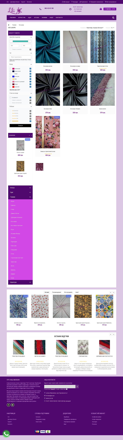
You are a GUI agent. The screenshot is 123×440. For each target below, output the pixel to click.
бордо (16, 84)
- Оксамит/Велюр (15, 233)
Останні (47, 292)
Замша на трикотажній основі (47, 151)
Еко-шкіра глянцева (75, 108)
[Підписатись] (77, 386)
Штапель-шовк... (18, 323)
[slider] (11, 41)
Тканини (13, 17)
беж (15, 79)
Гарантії (23, 2)
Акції (51, 17)
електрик (16, 76)
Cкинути (20, 125)
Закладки (94, 421)
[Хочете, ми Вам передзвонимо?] (6, 433)
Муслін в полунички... (40, 323)
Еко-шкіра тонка (48, 108)
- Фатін (12, 266)
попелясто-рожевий (19, 81)
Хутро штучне (102, 108)
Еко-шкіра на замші (75, 66)
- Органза (12, 237)
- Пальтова (13, 245)
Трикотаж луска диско (18, 356)
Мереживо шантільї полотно (104, 356)
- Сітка (12, 254)
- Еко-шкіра (13, 221)
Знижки (44, 17)
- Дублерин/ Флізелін (16, 217)
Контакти (29, 2)
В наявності (15, 97)
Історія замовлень (96, 419)
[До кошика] (14, 319)
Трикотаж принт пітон (102, 66)
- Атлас (12, 201)
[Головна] (9, 25)
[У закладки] (18, 319)
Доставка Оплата (14, 2)
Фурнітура (21, 17)
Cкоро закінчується (17, 102)
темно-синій (17, 71)
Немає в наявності (16, 100)
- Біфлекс (13, 205)
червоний (16, 87)
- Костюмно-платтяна (16, 225)
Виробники (66, 417)
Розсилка (94, 424)
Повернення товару (40, 419)
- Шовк (12, 278)
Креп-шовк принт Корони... (83, 323)
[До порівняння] (23, 319)
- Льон (12, 229)
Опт (8, 2)
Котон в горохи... (61, 323)
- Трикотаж (13, 262)
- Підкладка (13, 241)
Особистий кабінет (96, 417)
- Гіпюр (12, 209)
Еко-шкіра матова (47, 66)
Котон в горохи (20, 152)
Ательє (36, 17)
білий (15, 74)
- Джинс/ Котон (14, 213)
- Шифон (12, 274)
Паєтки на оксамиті (39, 356)
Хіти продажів (68, 292)
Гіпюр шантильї (83, 356)
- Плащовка (13, 249)
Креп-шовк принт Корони (20, 173)
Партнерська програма (69, 421)
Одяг (30, 17)
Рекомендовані (56, 292)
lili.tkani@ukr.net (50, 395)
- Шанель (12, 270)
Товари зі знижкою (16, 49)
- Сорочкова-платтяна (16, 258)
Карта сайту (39, 421)
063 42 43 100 (49, 8)
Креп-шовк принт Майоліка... (104, 323)
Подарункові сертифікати (70, 419)
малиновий (17, 68)
